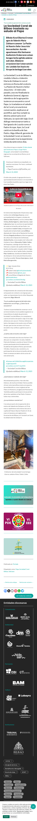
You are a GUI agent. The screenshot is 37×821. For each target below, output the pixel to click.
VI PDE (8, 761)
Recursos (8, 788)
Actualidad (9, 785)
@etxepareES (12, 363)
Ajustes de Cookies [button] (23, 811)
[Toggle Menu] (29, 9)
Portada (15, 564)
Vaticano (11, 571)
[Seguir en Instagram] (22, 2)
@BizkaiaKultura (11, 277)
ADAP (24, 772)
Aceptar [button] (6, 816)
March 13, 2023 (12, 172)
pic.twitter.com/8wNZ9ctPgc (15, 279)
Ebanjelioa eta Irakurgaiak (13, 768)
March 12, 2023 (26, 285)
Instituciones (18, 788)
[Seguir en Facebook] (16, 2)
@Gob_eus (21, 273)
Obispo (17, 782)
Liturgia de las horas (11, 765)
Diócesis (8, 782)
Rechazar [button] (13, 816)
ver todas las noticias (23, 596)
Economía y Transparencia (13, 791)
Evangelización (20, 785)
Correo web (18, 794)
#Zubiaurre (9, 361)
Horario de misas (10, 772)
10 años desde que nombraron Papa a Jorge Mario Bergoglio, (18, 149)
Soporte (8, 797)
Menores (8, 794)
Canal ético (18, 797)
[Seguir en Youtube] (25, 2)
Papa (17, 569)
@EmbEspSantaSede (23, 270)
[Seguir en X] (19, 2)
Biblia (7, 776)
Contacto (31, 5)
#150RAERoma (18, 361)
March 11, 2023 (26, 371)
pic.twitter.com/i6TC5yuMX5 (15, 366)
